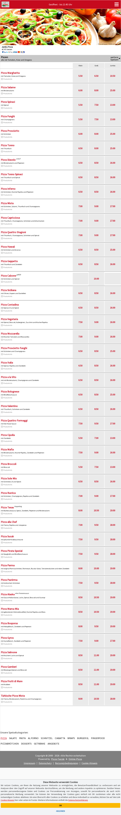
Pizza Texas (7, 507)
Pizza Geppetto (9, 261)
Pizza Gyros (7, 637)
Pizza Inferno (8, 188)
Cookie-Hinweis (89, 763)
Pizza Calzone (8, 275)
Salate (13, 738)
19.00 (112, 510)
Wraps (71, 738)
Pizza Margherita (10, 72)
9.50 (96, 423)
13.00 (112, 104)
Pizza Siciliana (8, 290)
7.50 (96, 104)
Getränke (39, 743)
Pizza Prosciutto (10, 130)
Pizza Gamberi (9, 666)
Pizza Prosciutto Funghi (14, 348)
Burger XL (83, 738)
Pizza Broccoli (8, 464)
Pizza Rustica (8, 493)
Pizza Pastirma (9, 579)
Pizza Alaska (8, 594)
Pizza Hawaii (8, 246)
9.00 (96, 206)
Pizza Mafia (7, 449)
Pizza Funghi (8, 116)
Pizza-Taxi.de (57, 759)
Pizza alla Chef (9, 522)
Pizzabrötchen (10, 743)
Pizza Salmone (9, 652)
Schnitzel (47, 738)
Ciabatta (60, 738)
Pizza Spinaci (8, 101)
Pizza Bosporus (9, 623)
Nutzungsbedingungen (66, 763)
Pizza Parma (8, 565)
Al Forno (33, 738)
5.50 (80, 75)
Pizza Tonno (7, 145)
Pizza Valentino (9, 406)
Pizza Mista (7, 203)
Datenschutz (45, 763)
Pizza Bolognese (10, 391)
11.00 (96, 655)
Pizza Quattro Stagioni (13, 232)
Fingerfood (98, 738)
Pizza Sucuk (7, 536)
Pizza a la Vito (8, 377)
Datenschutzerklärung (78, 800)
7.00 (80, 206)
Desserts (26, 743)
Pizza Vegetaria (9, 319)
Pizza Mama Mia (10, 608)
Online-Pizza (75, 759)
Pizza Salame (8, 87)
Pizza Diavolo (8, 159)
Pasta (22, 738)
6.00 (80, 90)
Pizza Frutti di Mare (11, 681)
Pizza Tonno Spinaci (12, 174)
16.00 (112, 162)
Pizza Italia (7, 362)
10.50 (112, 75)
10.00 (96, 278)
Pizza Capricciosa (10, 217)
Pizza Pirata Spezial (11, 550)
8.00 (96, 90)
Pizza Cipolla (8, 435)
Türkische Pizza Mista (13, 695)
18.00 (112, 524)
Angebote (53, 743)
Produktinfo (7, 79)
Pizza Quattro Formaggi (14, 420)
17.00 (112, 206)
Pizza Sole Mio (9, 478)
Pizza (4, 738)
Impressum (29, 763)
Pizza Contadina (10, 304)
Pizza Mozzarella (10, 333)
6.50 (96, 75)
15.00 (112, 90)
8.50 (96, 162)
